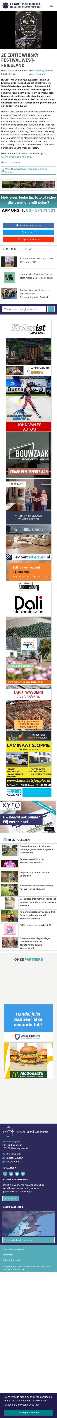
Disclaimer (8, 1255)
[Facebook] (5, 1173)
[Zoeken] (51, 309)
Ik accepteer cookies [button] (28, 1412)
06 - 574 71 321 (40, 210)
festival (8, 162)
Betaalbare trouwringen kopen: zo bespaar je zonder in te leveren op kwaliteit (38, 902)
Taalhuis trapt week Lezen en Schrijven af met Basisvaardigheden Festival (35, 293)
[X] (11, 1173)
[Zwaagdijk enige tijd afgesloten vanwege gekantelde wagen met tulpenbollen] (10, 850)
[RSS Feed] (23, 1173)
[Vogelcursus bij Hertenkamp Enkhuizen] (10, 877)
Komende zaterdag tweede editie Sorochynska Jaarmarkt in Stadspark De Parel (37, 915)
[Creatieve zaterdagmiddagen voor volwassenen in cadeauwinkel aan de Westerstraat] (10, 943)
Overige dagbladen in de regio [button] (19, 1240)
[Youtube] (17, 1173)
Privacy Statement (11, 1260)
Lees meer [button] (34, 1404)
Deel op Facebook (30, 225)
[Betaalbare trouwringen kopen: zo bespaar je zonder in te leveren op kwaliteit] (10, 903)
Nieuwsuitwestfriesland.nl (25, 3)
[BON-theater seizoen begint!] (10, 929)
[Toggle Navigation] (51, 5)
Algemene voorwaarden (14, 1249)
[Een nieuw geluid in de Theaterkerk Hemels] (10, 864)
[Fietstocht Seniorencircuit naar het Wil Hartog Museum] (10, 890)
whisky (16, 162)
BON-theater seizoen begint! (35, 925)
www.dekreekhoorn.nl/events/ (16, 156)
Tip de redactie (31, 239)
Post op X (30, 232)
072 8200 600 (13, 1154)
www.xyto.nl (12, 1161)
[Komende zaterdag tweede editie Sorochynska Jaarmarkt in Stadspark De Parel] (10, 916)
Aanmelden (10, 1198)
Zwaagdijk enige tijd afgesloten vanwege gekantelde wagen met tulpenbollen (37, 849)
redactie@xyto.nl (14, 1158)
